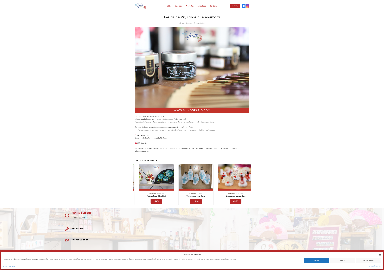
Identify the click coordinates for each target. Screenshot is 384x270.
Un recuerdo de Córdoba (250, 196)
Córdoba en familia (211, 196)
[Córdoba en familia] (211, 166)
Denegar (343, 260)
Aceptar (316, 260)
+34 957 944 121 (80, 228)
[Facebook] (244, 6)
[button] (380, 255)
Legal (13, 266)
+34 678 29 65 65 (80, 240)
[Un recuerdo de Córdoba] (251, 166)
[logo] (140, 6)
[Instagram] (247, 6)
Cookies (5, 266)
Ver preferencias (368, 260)
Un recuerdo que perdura (172, 196)
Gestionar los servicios (374, 266)
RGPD (9, 266)
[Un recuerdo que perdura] (171, 166)
